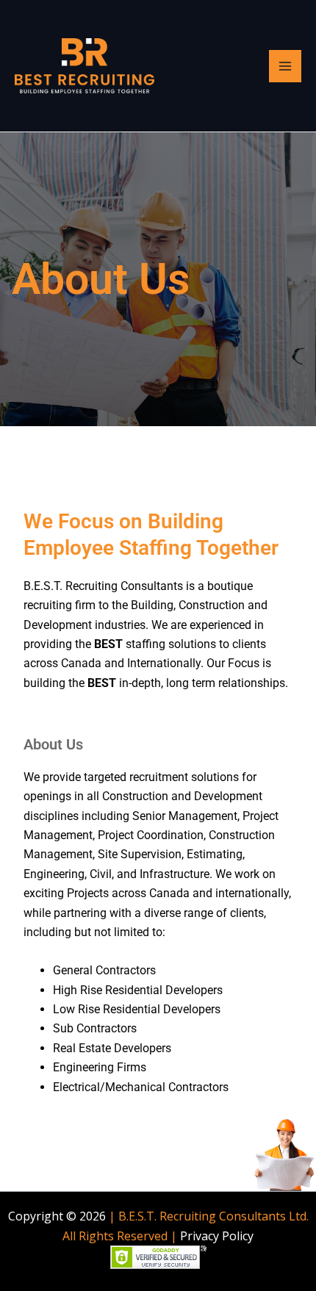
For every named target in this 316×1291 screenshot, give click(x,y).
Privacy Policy (217, 1236)
